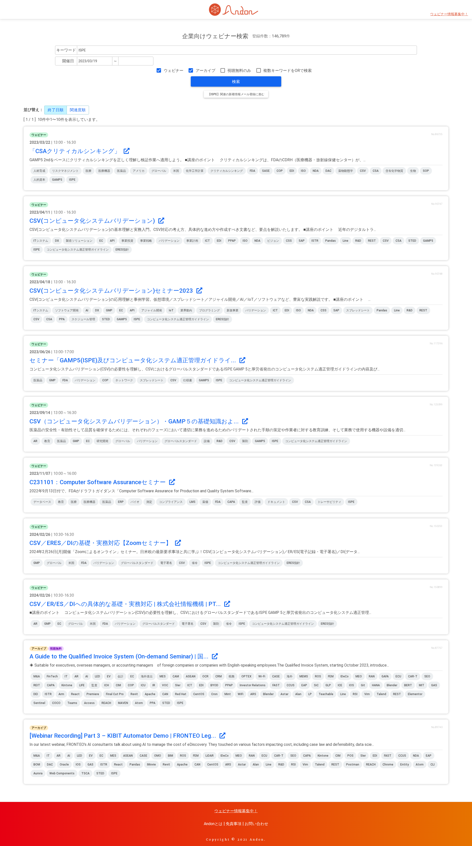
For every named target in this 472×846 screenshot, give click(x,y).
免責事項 (233, 823)
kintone (66, 685)
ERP (121, 502)
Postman (352, 764)
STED (412, 240)
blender (392, 685)
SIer (177, 685)
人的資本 (39, 179)
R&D (358, 240)
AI (87, 310)
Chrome (388, 764)
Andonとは (213, 823)
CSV (363, 171)
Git (363, 685)
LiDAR (210, 755)
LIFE (82, 685)
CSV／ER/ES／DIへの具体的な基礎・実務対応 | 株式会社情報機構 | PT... (126, 604)
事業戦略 (146, 240)
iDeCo (344, 676)
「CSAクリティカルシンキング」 (76, 151)
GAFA (385, 676)
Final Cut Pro (115, 694)
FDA (252, 171)
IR (153, 685)
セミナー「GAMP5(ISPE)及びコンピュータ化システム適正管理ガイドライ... (133, 360)
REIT (36, 685)
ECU (398, 676)
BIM (170, 755)
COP (280, 171)
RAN (372, 676)
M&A (36, 676)
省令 (195, 563)
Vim (367, 694)
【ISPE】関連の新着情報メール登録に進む (236, 94)
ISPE (72, 179)
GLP (328, 685)
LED (97, 676)
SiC (316, 685)
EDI (292, 171)
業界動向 (186, 310)
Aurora (38, 773)
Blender (268, 694)
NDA (316, 171)
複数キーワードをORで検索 (287, 70)
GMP (109, 310)
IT (66, 676)
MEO (358, 676)
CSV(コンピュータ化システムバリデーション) (93, 220)
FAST (276, 685)
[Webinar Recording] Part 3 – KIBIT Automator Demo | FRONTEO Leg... (124, 735)
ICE (340, 685)
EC (101, 240)
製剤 (245, 441)
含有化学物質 (394, 171)
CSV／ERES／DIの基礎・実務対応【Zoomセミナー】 (101, 543)
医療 (88, 171)
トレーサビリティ (329, 502)
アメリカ (139, 171)
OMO (157, 755)
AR (35, 441)
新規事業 (232, 310)
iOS (351, 685)
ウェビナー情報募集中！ (449, 14)
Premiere (93, 694)
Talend (381, 694)
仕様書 (187, 380)
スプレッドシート (358, 310)
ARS (253, 694)
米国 (176, 171)
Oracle (64, 764)
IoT (171, 310)
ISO (303, 171)
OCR (205, 676)
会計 (120, 676)
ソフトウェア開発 (67, 310)
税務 (232, 676)
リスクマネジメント (65, 171)
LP (310, 694)
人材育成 (39, 171)
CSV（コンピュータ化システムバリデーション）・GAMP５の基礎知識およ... (135, 421)
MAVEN (123, 703)
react (75, 694)
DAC (328, 171)
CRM (218, 676)
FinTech (52, 676)
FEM (331, 676)
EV (109, 676)
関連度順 (78, 110)
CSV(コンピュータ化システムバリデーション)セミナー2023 (112, 290)
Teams (72, 703)
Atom (139, 703)
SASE (266, 171)
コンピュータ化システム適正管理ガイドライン (78, 249)
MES (163, 676)
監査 (245, 502)
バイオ (135, 502)
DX (57, 240)
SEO (427, 676)
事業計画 (192, 240)
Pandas (330, 240)
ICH (106, 685)
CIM (118, 685)
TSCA (85, 773)
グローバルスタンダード (180, 441)
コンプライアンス (171, 502)
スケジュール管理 (83, 319)
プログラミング (209, 310)
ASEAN (190, 676)
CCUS (291, 685)
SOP (426, 171)
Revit (134, 694)
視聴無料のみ (239, 70)
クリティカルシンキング (226, 171)
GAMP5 (57, 179)
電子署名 (166, 563)
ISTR (314, 240)
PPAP (232, 240)
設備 (207, 441)
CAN (165, 694)
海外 (290, 676)
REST (372, 240)
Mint (227, 694)
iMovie (151, 764)
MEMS (303, 676)
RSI (355, 694)
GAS (434, 685)
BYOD (214, 685)
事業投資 (127, 240)
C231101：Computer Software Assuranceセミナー (98, 482)
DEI (35, 694)
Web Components (61, 773)
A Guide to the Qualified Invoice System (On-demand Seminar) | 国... (120, 656)
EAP (304, 685)
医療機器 (104, 171)
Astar (284, 694)
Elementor (415, 694)
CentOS (198, 694)
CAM (176, 676)
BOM (36, 764)
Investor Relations (253, 685)
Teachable (326, 694)
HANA (376, 685)
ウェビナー (173, 70)
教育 (47, 441)
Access (89, 703)
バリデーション (169, 240)
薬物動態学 (345, 171)
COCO (56, 703)
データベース (42, 502)
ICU (143, 685)
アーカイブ (205, 70)
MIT (421, 685)
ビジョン (273, 240)
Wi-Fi (261, 676)
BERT (408, 685)
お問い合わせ (256, 823)
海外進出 (147, 676)
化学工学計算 (195, 171)
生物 (413, 171)
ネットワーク (124, 380)
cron (214, 694)
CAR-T (412, 676)
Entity (404, 764)
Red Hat (180, 694)
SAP (302, 240)
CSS (289, 240)
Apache (150, 694)
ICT (207, 240)
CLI (432, 764)
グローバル (158, 171)
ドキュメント (276, 502)
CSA (376, 171)
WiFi (240, 694)
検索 (236, 81)
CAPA (231, 502)
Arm (61, 694)
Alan (298, 694)
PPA (62, 319)
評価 (258, 502)
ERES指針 (122, 249)
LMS (192, 502)
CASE (276, 676)
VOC (165, 685)
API (112, 240)
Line (345, 240)
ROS (318, 676)
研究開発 (102, 441)
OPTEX (246, 676)
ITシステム (40, 240)
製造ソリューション (79, 240)
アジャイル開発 (151, 310)
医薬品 (121, 171)
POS (350, 755)
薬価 (205, 502)
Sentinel (39, 703)
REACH (106, 703)
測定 (149, 502)
